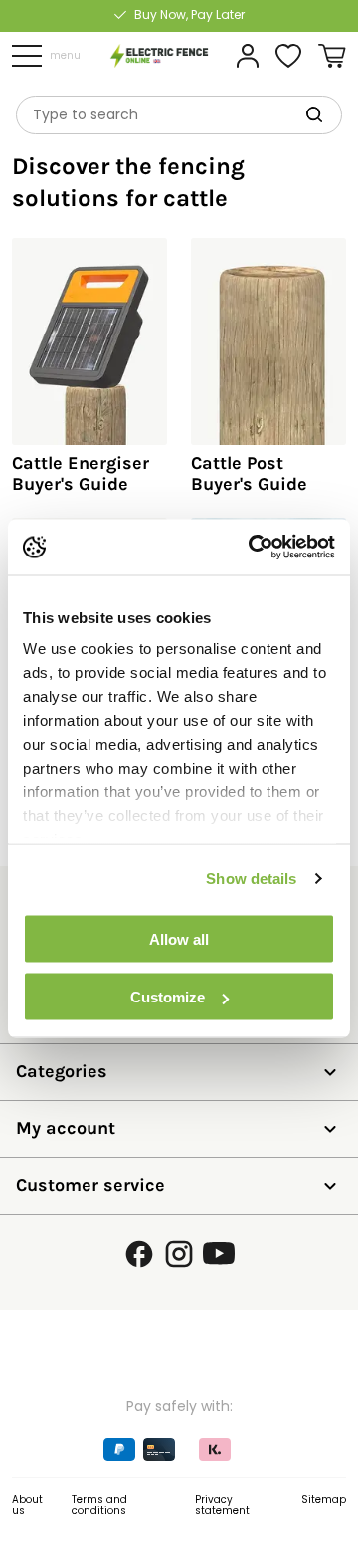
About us (27, 1505)
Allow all (179, 938)
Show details (251, 878)
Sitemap (323, 1499)
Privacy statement (222, 1505)
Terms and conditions (99, 1505)
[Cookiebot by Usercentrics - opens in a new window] (252, 547)
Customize (167, 997)
